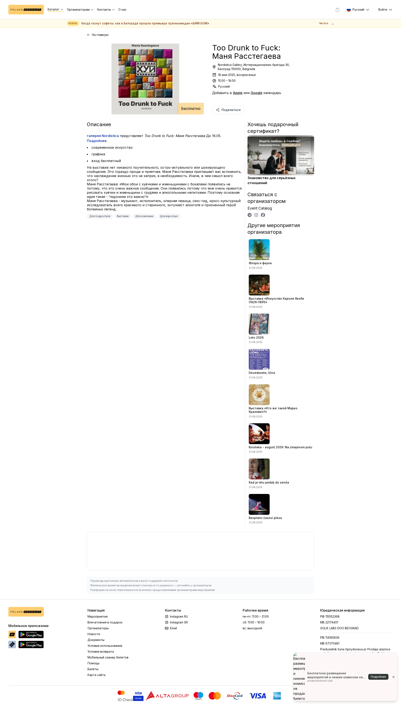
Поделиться (231, 110)
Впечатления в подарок (105, 622)
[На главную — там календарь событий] (26, 9)
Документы (96, 640)
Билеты (93, 669)
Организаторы (98, 628)
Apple (237, 93)
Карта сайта (96, 675)
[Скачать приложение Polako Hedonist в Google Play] (31, 634)
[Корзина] (337, 9)
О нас (122, 9)
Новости (94, 634)
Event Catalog (259, 208)
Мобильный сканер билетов (108, 657)
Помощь (94, 663)
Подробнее (97, 141)
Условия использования (105, 645)
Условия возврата (101, 651)
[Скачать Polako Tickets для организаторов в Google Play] (31, 644)
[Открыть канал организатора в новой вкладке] (249, 215)
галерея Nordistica (103, 136)
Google (256, 93)
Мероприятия (98, 616)
